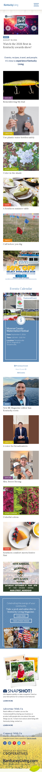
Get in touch (31, 738)
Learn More (8, 701)
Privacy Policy (13, 764)
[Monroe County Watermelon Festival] (21, 306)
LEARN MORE (8, 725)
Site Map (27, 764)
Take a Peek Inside (21, 621)
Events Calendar (21, 288)
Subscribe (21, 616)
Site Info (20, 764)
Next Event (20, 369)
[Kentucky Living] (11, 5)
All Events (21, 373)
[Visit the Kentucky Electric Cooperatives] (15, 752)
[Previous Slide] (8, 28)
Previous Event (22, 366)
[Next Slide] (34, 28)
